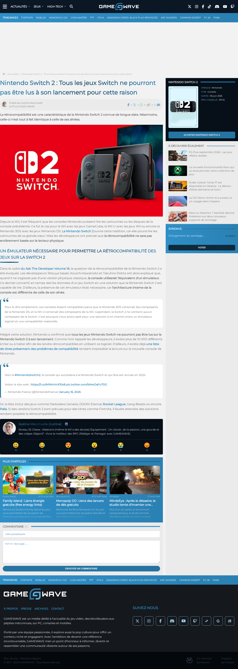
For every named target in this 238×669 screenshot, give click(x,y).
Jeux (37, 6)
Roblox (41, 17)
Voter (202, 247)
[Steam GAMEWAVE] (206, 621)
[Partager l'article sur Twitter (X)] (134, 105)
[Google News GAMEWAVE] (229, 621)
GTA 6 (100, 17)
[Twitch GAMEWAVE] (232, 6)
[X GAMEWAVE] (189, 6)
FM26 (216, 17)
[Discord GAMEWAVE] (217, 6)
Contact (57, 608)
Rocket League (114, 404)
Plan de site (11, 658)
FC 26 (207, 17)
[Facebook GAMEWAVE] (203, 6)
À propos (11, 608)
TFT (92, 17)
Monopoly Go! (58, 17)
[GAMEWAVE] (119, 6)
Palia (3, 409)
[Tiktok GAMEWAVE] (209, 6)
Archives (41, 608)
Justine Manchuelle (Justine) (40, 424)
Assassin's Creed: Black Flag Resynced (132, 17)
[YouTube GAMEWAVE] (225, 6)
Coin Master (79, 17)
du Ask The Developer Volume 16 (45, 268)
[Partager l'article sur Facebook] (128, 105)
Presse (26, 608)
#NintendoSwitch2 (27, 375)
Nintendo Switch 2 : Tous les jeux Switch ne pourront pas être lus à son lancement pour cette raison (77, 74)
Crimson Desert (190, 17)
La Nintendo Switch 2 (78, 231)
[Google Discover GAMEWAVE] (218, 621)
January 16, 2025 (70, 392)
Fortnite (27, 17)
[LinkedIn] (66, 424)
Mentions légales (30, 658)
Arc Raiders (169, 17)
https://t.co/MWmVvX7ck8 (48, 384)
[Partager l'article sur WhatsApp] (141, 105)
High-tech (55, 6)
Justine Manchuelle (32, 102)
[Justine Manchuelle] (5, 104)
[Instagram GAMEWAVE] (196, 6)
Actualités (19, 6)
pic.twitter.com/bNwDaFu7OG (86, 384)
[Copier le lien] (148, 105)
